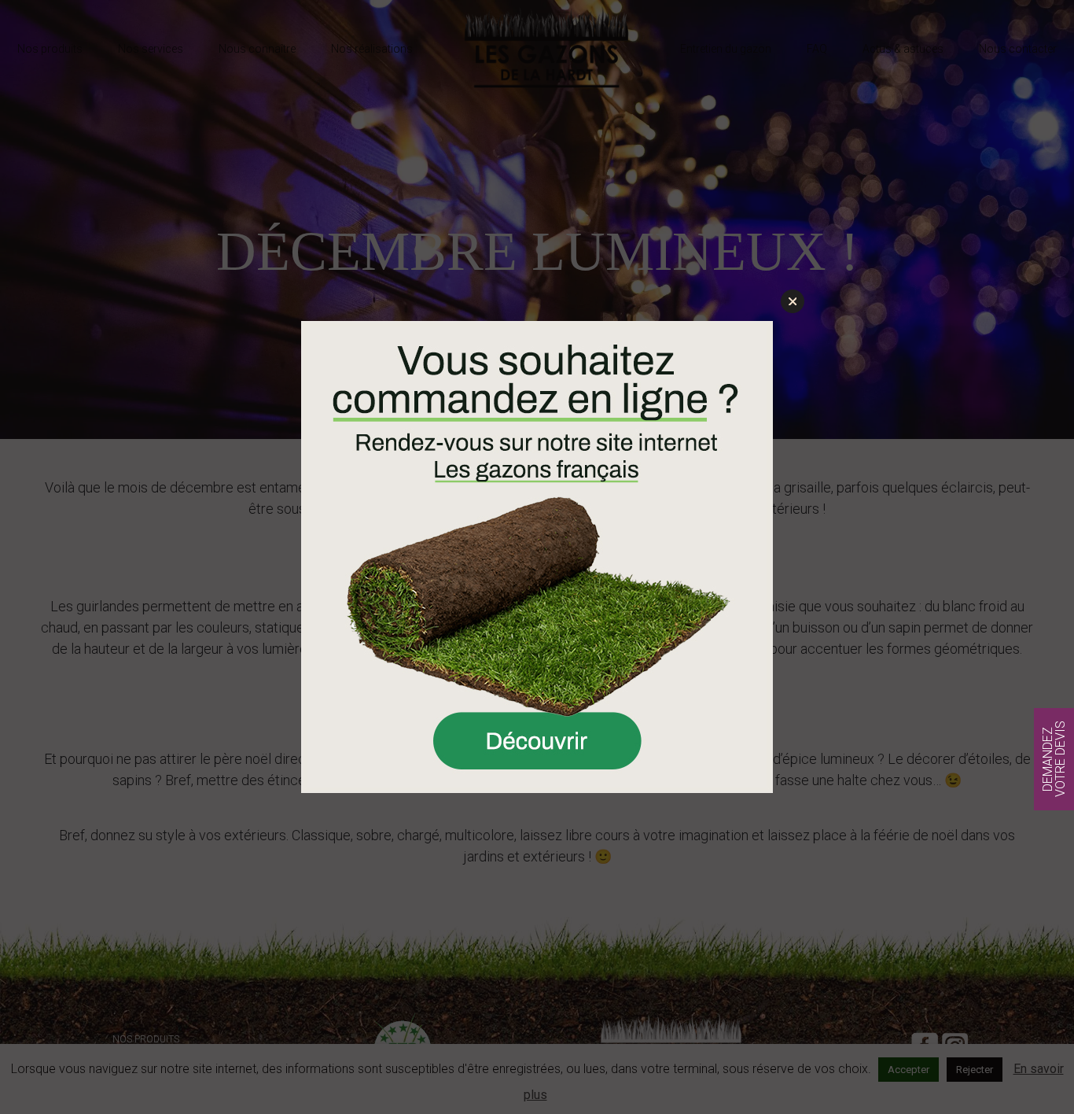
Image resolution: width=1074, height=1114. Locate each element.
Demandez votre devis (1054, 759)
